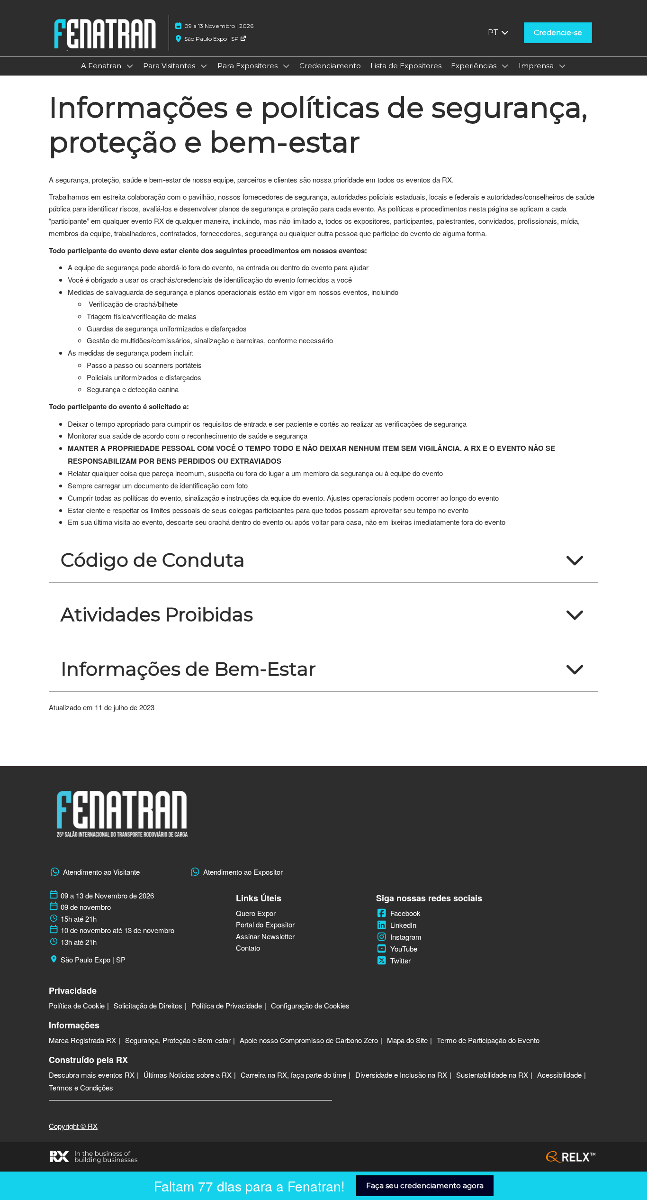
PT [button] (494, 32)
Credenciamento (330, 65)
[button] (558, 32)
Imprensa (537, 65)
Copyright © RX (73, 1126)
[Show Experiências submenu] (505, 66)
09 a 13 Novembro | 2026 (218, 25)
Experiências (474, 65)
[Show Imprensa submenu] (562, 66)
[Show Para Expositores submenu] (286, 66)
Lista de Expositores (405, 65)
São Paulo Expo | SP (212, 38)
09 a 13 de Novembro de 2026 (107, 895)
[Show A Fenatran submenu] (130, 66)
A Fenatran (102, 65)
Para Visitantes (170, 65)
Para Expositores (248, 65)
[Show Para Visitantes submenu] (203, 66)
